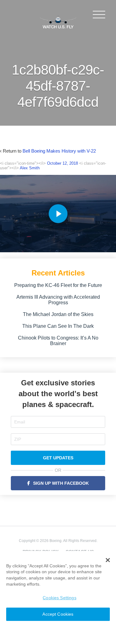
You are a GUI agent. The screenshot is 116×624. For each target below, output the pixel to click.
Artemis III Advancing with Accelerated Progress (58, 299)
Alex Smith (30, 168)
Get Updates (58, 457)
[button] (108, 560)
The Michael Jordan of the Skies (58, 314)
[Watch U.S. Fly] (58, 21)
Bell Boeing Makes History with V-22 (59, 151)
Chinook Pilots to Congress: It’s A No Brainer (58, 340)
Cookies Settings (59, 597)
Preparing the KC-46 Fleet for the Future (58, 285)
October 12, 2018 (62, 163)
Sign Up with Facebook (61, 483)
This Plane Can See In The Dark (58, 326)
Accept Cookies (57, 614)
